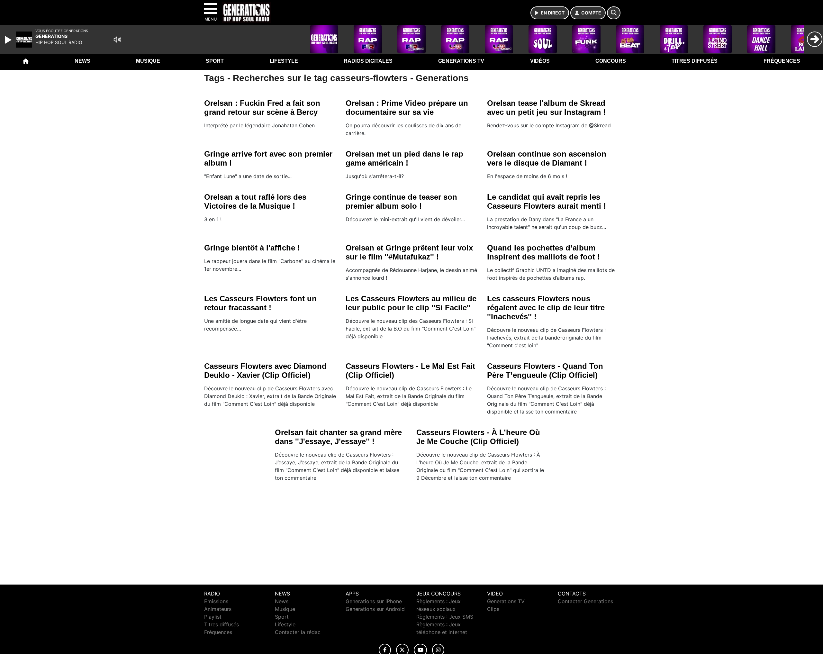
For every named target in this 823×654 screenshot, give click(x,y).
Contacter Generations (585, 601)
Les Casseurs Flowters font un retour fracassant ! (260, 303)
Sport (215, 61)
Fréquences (782, 61)
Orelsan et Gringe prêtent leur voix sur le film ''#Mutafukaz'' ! (409, 252)
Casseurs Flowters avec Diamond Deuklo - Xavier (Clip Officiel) (265, 370)
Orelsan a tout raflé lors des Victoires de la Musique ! (255, 201)
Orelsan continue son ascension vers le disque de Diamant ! (546, 158)
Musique (148, 61)
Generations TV (461, 61)
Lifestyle (284, 61)
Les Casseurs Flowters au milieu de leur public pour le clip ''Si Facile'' (411, 303)
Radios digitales (368, 61)
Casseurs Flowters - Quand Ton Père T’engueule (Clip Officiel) (545, 370)
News (82, 61)
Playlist (213, 616)
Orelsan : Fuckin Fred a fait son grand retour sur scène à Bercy (262, 107)
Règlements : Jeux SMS (444, 616)
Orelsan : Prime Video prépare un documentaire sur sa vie (407, 107)
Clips (493, 609)
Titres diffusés (695, 61)
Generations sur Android (375, 609)
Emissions (216, 601)
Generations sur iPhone (374, 601)
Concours (610, 61)
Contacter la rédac (298, 632)
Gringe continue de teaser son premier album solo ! (401, 201)
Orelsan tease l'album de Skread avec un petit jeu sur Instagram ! (546, 107)
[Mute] (117, 39)
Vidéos (540, 61)
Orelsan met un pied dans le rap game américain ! (404, 158)
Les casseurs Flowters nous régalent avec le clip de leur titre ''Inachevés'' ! (546, 307)
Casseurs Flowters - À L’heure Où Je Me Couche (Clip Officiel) (478, 437)
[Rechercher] (613, 12)
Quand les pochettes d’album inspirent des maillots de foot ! (543, 252)
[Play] (9, 40)
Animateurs (217, 609)
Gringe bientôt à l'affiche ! (252, 247)
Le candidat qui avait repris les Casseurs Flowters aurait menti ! (546, 201)
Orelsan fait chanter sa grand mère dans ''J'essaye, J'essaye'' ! (338, 437)
